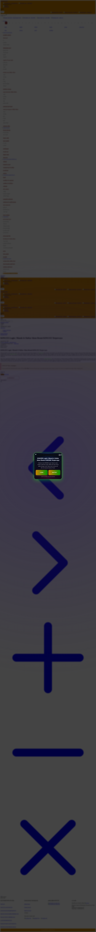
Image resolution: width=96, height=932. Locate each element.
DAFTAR (54, 472)
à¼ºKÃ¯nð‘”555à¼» (60, 455)
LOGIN (41, 472)
